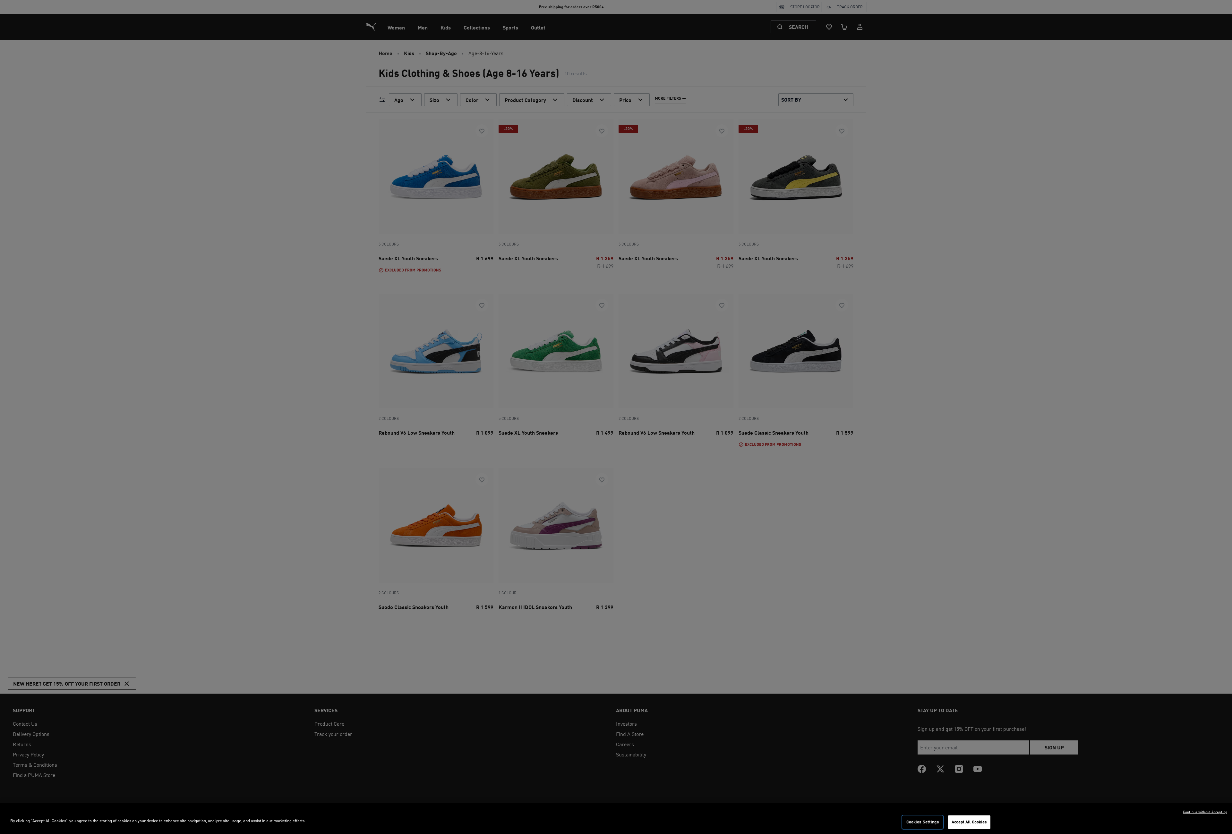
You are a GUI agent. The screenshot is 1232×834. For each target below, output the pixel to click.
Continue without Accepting (1205, 812)
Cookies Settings (922, 821)
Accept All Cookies (969, 821)
